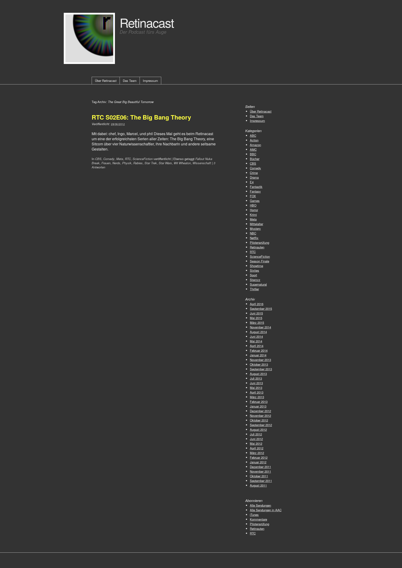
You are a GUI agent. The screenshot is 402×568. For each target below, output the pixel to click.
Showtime (256, 266)
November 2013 (260, 360)
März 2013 (257, 397)
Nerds (116, 163)
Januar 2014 (258, 355)
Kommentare (258, 519)
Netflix (254, 238)
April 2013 (256, 392)
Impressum (150, 80)
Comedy (108, 159)
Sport (253, 275)
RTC (128, 159)
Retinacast (147, 22)
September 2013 (261, 369)
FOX (253, 196)
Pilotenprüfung (259, 242)
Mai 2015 (256, 318)
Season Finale (259, 261)
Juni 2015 (256, 313)
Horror (254, 210)
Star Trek (150, 163)
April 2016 (256, 304)
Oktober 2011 (259, 476)
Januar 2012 (258, 462)
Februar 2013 (259, 401)
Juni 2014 (256, 336)
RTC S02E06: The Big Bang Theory (141, 117)
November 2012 (260, 415)
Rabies (138, 163)
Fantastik (256, 186)
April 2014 (256, 346)
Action (254, 140)
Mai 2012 (256, 443)
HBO (253, 205)
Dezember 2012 (260, 411)
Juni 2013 (256, 383)
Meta (119, 159)
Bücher (254, 159)
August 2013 (258, 373)
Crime (254, 172)
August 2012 (258, 429)
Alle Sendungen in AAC (265, 510)
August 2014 (258, 332)
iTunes (254, 514)
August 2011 (258, 485)
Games (255, 200)
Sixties (254, 270)
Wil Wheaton (182, 163)
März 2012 (257, 453)
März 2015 (257, 322)
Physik (126, 163)
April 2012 (256, 448)
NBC (253, 233)
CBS (98, 159)
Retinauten (257, 247)
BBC (253, 154)
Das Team (130, 80)
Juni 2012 (256, 439)
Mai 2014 (256, 341)
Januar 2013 (258, 406)
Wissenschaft (202, 163)
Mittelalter (256, 224)
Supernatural (258, 284)
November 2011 (260, 471)
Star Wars (165, 163)
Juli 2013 (256, 378)
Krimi (253, 214)
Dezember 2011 (260, 466)
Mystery (255, 228)
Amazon (255, 145)
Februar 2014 (259, 350)
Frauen (106, 163)
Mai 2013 (256, 387)
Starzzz (255, 279)
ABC (253, 135)
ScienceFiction (143, 159)
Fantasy (255, 191)
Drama (254, 177)
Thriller (254, 289)
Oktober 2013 (259, 364)
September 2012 (261, 425)
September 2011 (261, 480)
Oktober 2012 (259, 420)
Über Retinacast (106, 80)
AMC (253, 149)
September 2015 (261, 308)
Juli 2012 (256, 434)
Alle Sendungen (260, 505)
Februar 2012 (259, 457)
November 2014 (260, 327)
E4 (252, 182)
